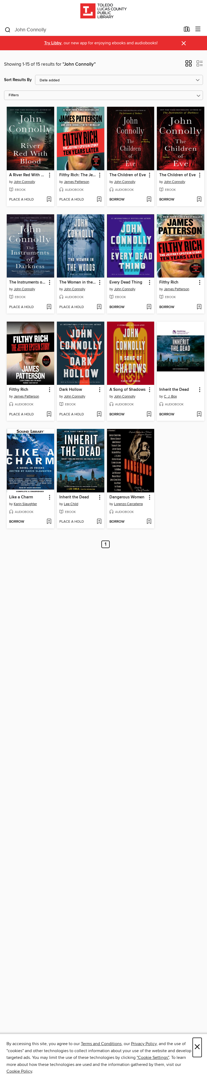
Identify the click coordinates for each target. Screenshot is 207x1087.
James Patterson (76, 182)
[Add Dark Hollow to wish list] (99, 414)
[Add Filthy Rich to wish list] (199, 307)
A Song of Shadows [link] (127, 389)
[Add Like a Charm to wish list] (49, 521)
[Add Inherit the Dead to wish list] (199, 414)
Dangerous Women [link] (126, 497)
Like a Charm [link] (21, 497)
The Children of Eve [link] (127, 175)
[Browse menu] (198, 29)
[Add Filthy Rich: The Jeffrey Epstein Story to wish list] (99, 199)
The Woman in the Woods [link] (78, 282)
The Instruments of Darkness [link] (28, 282)
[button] (188, 65)
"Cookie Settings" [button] (153, 1057)
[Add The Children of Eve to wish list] (149, 199)
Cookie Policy (19, 1071)
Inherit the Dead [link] (174, 389)
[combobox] (92, 29)
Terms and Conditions (101, 1043)
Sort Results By (18, 79)
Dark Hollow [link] (70, 389)
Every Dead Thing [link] (125, 282)
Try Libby (52, 43)
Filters (14, 95)
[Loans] (187, 30)
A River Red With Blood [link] (28, 175)
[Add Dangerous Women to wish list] (149, 521)
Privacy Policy (144, 1043)
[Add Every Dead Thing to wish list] (149, 307)
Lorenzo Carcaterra (128, 504)
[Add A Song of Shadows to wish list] (149, 414)
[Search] (7, 29)
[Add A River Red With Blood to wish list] (49, 199)
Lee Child (71, 504)
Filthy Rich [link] (168, 282)
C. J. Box (170, 396)
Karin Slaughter (25, 504)
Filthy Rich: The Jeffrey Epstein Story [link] (78, 175)
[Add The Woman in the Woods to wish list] (99, 307)
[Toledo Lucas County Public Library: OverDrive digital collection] (103, 11)
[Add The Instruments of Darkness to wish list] (49, 307)
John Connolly (24, 182)
